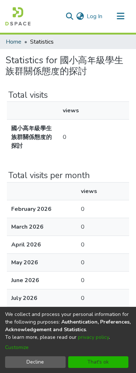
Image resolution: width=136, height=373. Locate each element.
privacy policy (93, 337)
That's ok (98, 361)
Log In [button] (95, 16)
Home (13, 42)
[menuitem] (80, 16)
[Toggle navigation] (120, 16)
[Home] (17, 16)
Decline (35, 361)
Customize (17, 347)
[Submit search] (69, 16)
